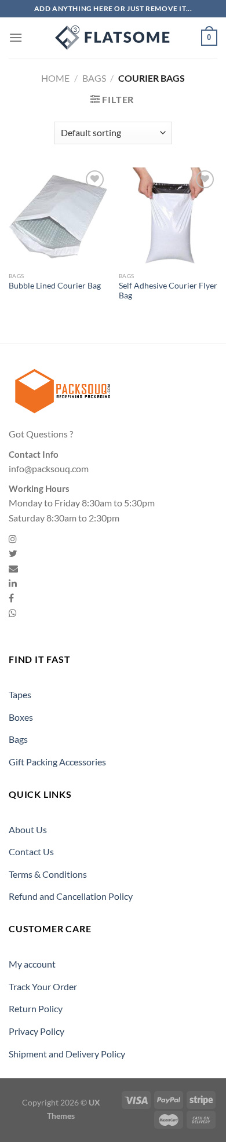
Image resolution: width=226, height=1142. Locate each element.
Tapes (20, 694)
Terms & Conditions (48, 874)
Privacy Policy (36, 1031)
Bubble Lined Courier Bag (55, 285)
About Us (28, 829)
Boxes (21, 717)
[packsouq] (113, 37)
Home (55, 77)
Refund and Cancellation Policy (71, 896)
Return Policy (36, 1008)
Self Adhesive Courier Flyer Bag (168, 291)
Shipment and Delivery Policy (67, 1053)
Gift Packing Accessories (57, 761)
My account (32, 963)
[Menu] (16, 37)
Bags (94, 77)
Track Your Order (43, 986)
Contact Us (31, 851)
